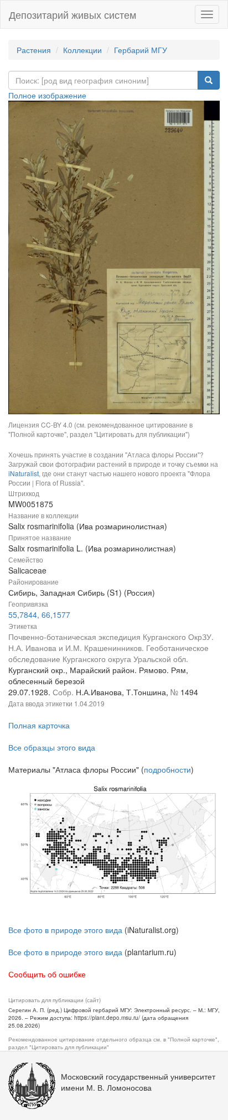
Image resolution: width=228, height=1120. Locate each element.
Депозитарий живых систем (72, 14)
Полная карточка (39, 725)
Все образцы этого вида (51, 747)
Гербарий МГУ (140, 49)
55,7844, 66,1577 (39, 614)
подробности (167, 769)
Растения (34, 49)
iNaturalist (23, 473)
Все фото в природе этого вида (65, 929)
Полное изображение (47, 95)
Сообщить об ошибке (47, 974)
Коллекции (82, 49)
